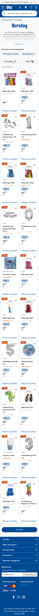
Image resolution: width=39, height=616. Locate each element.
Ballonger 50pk (9, 91)
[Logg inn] (20, 7)
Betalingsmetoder (9, 582)
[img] (10, 94)
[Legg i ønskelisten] (16, 73)
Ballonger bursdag (10, 54)
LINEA (23, 88)
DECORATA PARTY (8, 271)
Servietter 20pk (9, 274)
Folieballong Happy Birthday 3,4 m (9, 228)
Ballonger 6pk (8, 183)
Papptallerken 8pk (27, 362)
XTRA (4, 88)
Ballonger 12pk (27, 91)
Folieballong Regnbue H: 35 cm (28, 502)
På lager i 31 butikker (10, 110)
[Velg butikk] (25, 7)
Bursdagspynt (28, 54)
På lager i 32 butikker (29, 110)
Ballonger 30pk (27, 183)
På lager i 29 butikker (29, 294)
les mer (18, 44)
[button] (19, 529)
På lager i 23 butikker (10, 159)
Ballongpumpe (9, 318)
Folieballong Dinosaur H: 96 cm (9, 409)
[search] (4, 13)
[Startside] (11, 7)
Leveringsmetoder (27, 582)
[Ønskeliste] (31, 7)
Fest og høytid (7, 20)
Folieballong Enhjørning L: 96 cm (9, 137)
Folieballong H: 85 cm (28, 136)
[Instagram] (23, 597)
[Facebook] (13, 597)
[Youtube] (18, 597)
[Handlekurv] (36, 7)
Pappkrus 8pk (8, 455)
